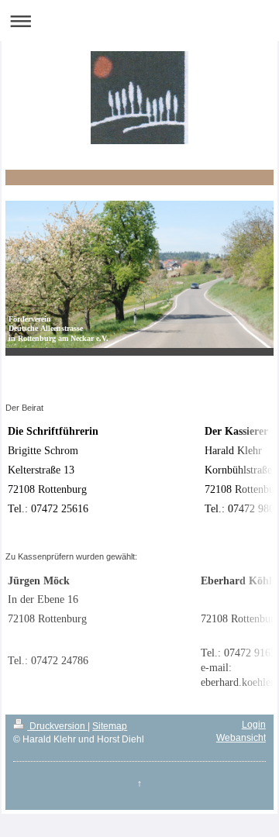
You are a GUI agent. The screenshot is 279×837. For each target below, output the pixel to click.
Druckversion (57, 726)
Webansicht (241, 737)
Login (254, 724)
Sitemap (109, 726)
